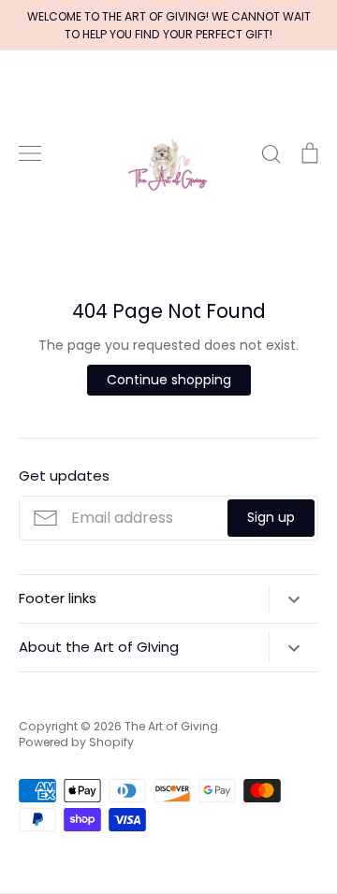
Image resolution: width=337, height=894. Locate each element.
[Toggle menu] (30, 153)
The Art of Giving (171, 726)
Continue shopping (169, 379)
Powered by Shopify (76, 742)
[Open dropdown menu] (293, 599)
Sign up (271, 517)
